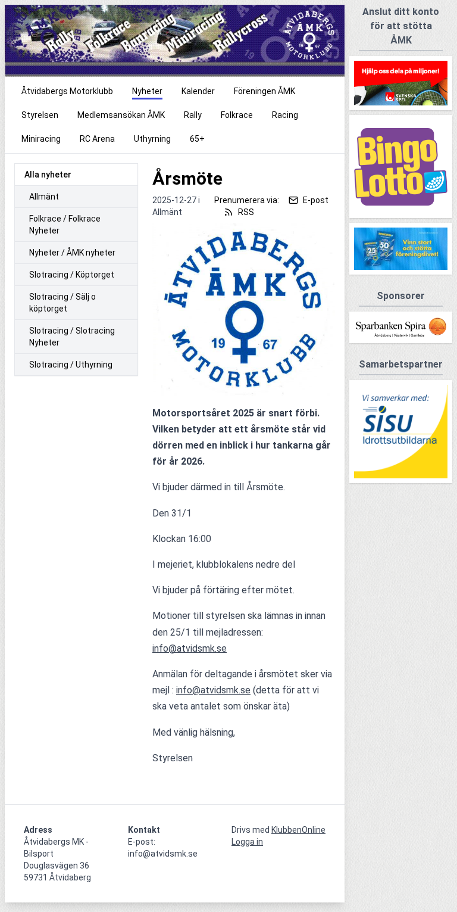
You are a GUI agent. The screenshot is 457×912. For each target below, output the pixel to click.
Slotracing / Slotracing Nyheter (72, 336)
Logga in (247, 841)
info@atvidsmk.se (189, 648)
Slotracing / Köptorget (71, 274)
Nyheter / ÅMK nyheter (72, 252)
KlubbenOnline (298, 830)
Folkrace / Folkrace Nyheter (65, 224)
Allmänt (44, 196)
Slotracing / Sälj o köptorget (62, 302)
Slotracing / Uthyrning (70, 364)
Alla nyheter (47, 174)
